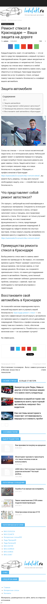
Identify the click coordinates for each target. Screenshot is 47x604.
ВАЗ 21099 (9, 549)
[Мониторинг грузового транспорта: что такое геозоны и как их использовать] (7, 460)
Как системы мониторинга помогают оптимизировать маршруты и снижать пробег (28, 416)
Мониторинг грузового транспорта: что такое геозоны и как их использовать (29, 459)
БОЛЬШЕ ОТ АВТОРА (27, 381)
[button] (43, 3)
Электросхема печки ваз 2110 (27, 512)
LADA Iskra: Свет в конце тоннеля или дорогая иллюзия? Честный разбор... (30, 471)
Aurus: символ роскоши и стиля (35, 368)
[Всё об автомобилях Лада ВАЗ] (23, 12)
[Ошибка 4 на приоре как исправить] (7, 492)
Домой (3, 20)
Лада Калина (10, 543)
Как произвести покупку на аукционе (30, 445)
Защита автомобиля (12, 103)
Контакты (7, 593)
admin (6, 41)
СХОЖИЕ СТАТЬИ (9, 381)
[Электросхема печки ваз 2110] (7, 515)
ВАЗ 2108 (8, 552)
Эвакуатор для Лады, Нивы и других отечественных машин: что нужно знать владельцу (29, 390)
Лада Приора (10, 540)
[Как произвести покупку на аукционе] (7, 448)
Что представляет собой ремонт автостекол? (22, 106)
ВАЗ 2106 (8, 555)
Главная (7, 587)
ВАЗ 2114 (9, 534)
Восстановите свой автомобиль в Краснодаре (22, 111)
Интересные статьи (15, 20)
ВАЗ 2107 (8, 546)
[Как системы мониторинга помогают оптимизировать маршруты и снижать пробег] (7, 416)
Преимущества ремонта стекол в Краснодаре (22, 109)
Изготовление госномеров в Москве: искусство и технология (12, 369)
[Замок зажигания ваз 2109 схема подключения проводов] (7, 503)
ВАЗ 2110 (9, 531)
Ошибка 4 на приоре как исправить (29, 489)
